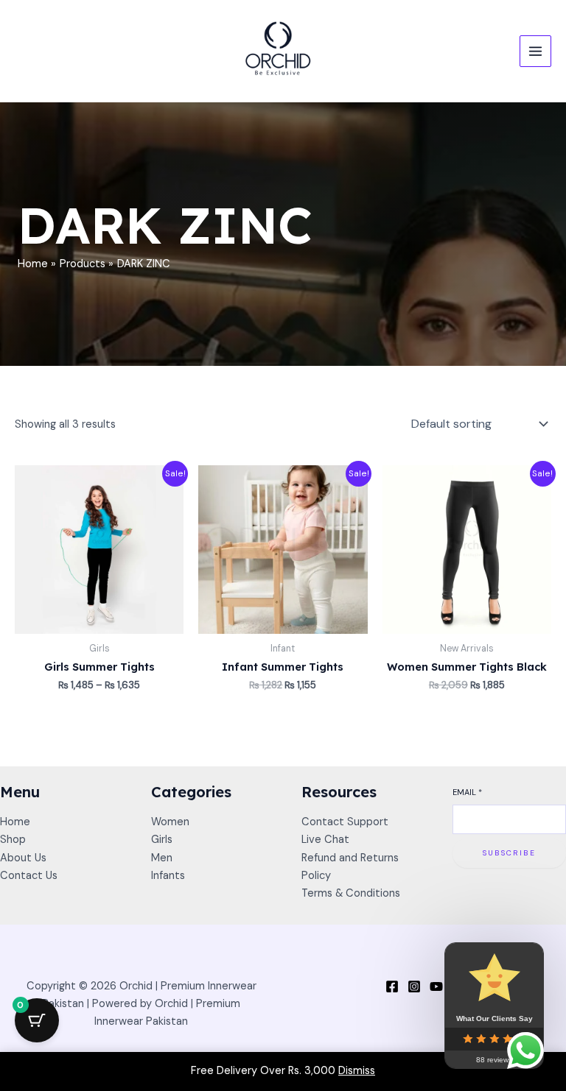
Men (161, 858)
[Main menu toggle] (535, 51)
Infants (168, 876)
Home (15, 822)
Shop (13, 840)
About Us (23, 858)
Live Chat (325, 840)
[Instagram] (414, 986)
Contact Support (344, 822)
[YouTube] (436, 986)
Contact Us (28, 876)
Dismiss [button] (356, 1071)
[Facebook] (392, 986)
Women (170, 822)
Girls (161, 840)
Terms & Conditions (350, 893)
